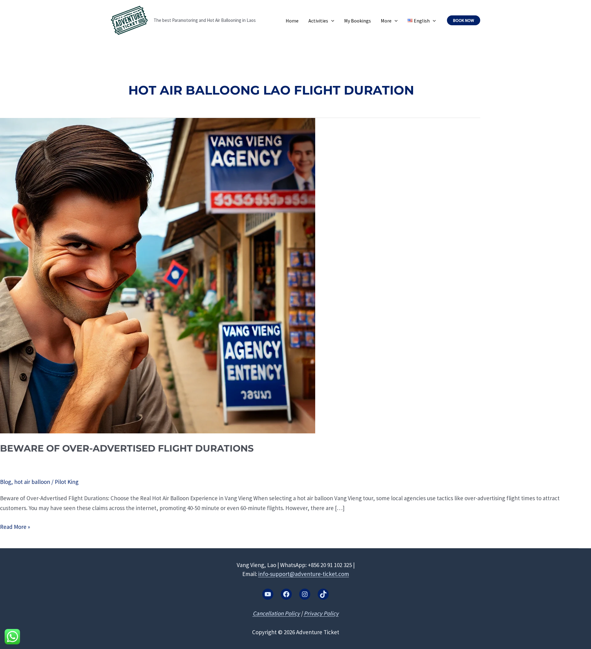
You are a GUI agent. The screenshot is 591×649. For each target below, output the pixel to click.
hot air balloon (32, 481)
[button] (331, 20)
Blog (5, 481)
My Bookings (357, 21)
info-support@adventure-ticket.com (303, 574)
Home (292, 21)
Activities (318, 21)
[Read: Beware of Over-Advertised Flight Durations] (157, 275)
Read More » (15, 527)
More (386, 21)
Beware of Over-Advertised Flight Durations (127, 448)
